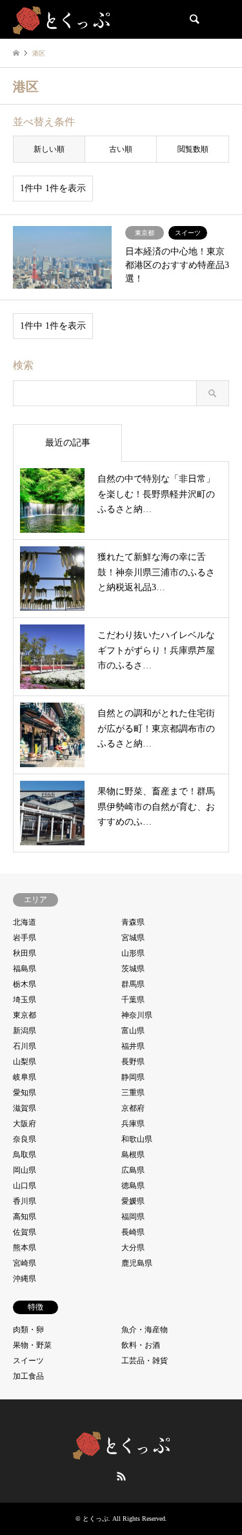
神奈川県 (136, 1015)
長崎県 (133, 1232)
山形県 (133, 953)
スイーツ (28, 1360)
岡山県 (24, 1170)
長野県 (133, 1061)
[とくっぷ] (61, 19)
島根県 (133, 1154)
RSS (121, 1476)
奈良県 (24, 1139)
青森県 (133, 922)
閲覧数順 (192, 149)
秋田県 (24, 953)
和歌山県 (136, 1139)
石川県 (24, 1046)
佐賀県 (24, 1232)
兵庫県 (133, 1123)
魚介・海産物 (144, 1329)
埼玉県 (24, 999)
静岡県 (133, 1077)
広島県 (133, 1170)
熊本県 (24, 1247)
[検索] (193, 19)
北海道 (24, 922)
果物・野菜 (32, 1345)
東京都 (24, 1015)
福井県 (133, 1046)
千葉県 (133, 999)
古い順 (120, 149)
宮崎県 (24, 1263)
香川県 (24, 1201)
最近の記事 (67, 443)
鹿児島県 (136, 1263)
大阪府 (24, 1123)
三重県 (133, 1092)
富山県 (133, 1030)
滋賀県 (24, 1108)
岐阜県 (24, 1077)
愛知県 (24, 1092)
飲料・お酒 (140, 1345)
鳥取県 (24, 1154)
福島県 (24, 968)
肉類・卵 (28, 1329)
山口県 (24, 1185)
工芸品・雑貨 (144, 1360)
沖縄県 (24, 1278)
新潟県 (24, 1030)
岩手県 (24, 937)
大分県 (133, 1247)
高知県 (24, 1216)
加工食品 (28, 1376)
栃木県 (24, 984)
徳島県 (133, 1185)
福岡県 (133, 1216)
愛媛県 (133, 1201)
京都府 (133, 1108)
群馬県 (133, 984)
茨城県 (133, 968)
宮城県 (133, 937)
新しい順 (49, 149)
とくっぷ (95, 1518)
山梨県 (24, 1061)
